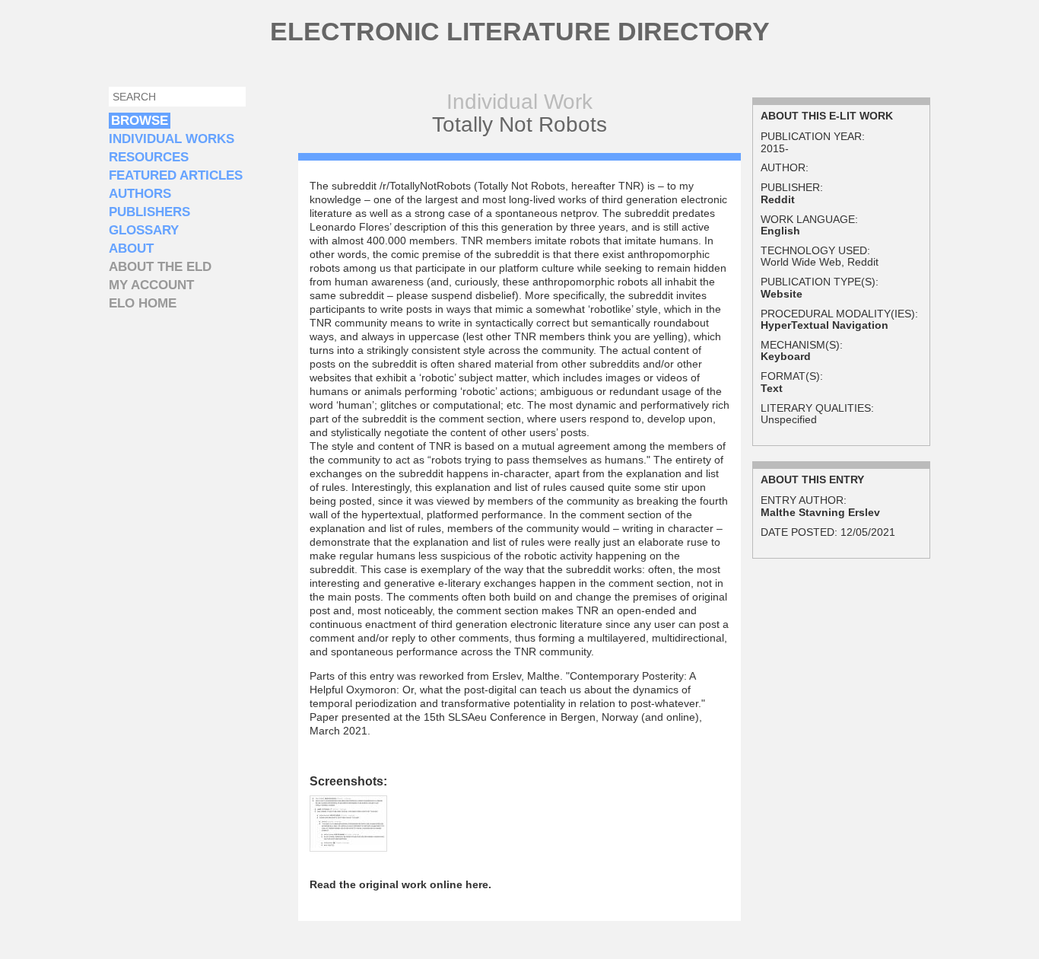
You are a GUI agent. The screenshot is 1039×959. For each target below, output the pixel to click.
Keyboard (786, 356)
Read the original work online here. (400, 884)
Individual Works (171, 139)
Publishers (149, 212)
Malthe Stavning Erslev (820, 512)
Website (781, 294)
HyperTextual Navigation (824, 325)
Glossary (144, 230)
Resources (149, 157)
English (780, 231)
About (131, 248)
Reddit (778, 199)
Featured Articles (176, 175)
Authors (140, 193)
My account (151, 285)
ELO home (142, 303)
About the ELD (160, 267)
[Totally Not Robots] (348, 844)
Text (772, 388)
